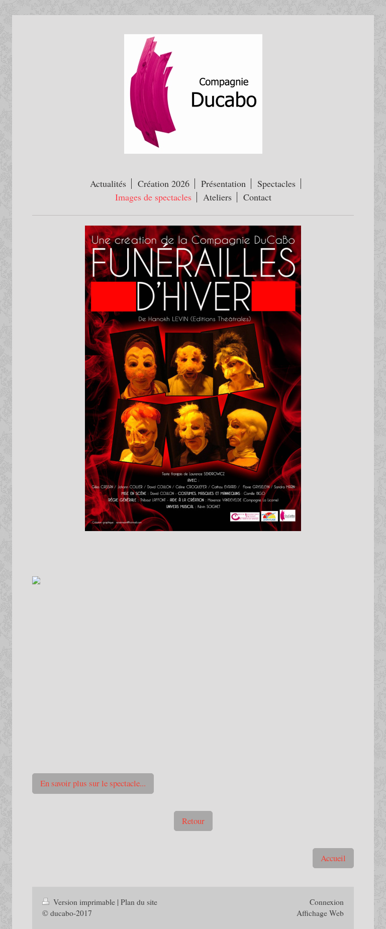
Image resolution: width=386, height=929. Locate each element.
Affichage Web (320, 913)
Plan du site (139, 902)
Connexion (327, 902)
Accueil (333, 858)
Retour (193, 821)
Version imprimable (84, 902)
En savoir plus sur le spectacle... (93, 783)
